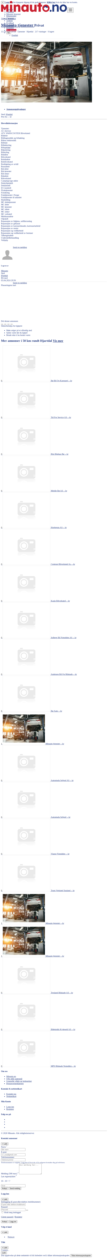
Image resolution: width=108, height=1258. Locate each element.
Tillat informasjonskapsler (81, 1256)
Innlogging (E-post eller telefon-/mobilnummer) (20, 1202)
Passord (4, 1207)
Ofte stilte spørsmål (14, 1079)
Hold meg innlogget (12, 1212)
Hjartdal (9, 114)
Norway (11, 1237)
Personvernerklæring (15, 1083)
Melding (10, 1173)
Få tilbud (10, 23)
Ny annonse (11, 30)
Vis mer (58, 340)
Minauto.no (11, 1076)
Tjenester (10, 18)
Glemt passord (7, 1217)
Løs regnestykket (9, 1176)
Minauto (4, 271)
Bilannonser (11, 16)
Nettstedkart (11, 1096)
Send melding (15, 1188)
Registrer (10, 28)
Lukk (4, 1253)
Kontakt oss (11, 1094)
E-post (3, 1152)
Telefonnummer (7, 1157)
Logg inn (10, 25)
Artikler (9, 21)
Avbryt (4, 1188)
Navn (4, 1147)
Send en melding (20, 247)
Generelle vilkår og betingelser (19, 1081)
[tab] (56, 109)
